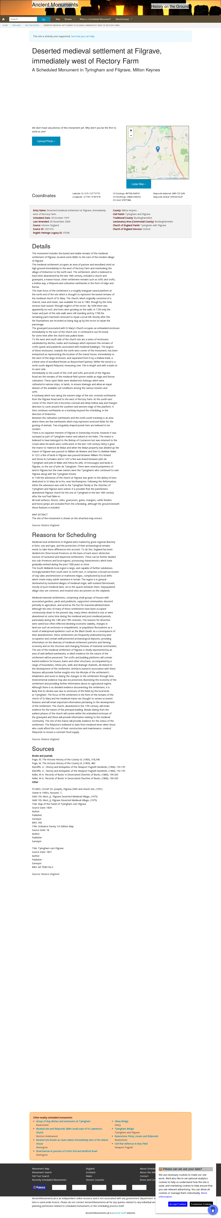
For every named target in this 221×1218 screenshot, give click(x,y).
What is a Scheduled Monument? (95, 19)
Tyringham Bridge (124, 1128)
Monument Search (42, 1172)
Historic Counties (95, 1179)
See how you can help (82, 36)
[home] (3, 19)
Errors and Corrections (152, 1179)
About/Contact (122, 19)
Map (58, 19)
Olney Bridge (121, 1121)
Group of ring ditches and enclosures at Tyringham (63, 1121)
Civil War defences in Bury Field (131, 1143)
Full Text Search (40, 1176)
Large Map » (139, 184)
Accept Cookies (177, 1204)
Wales (89, 1176)
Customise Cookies (201, 1204)
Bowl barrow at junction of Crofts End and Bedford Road (66, 1151)
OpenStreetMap (172, 178)
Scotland (90, 1172)
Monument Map (40, 1168)
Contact (144, 1176)
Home (5, 25)
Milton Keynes (32, 25)
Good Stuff (120, 1212)
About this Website (150, 1172)
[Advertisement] (110, 100)
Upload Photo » (46, 141)
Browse (68, 19)
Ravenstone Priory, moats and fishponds (136, 1136)
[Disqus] (110, 975)
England (16, 25)
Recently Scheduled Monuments (49, 1179)
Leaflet (159, 178)
